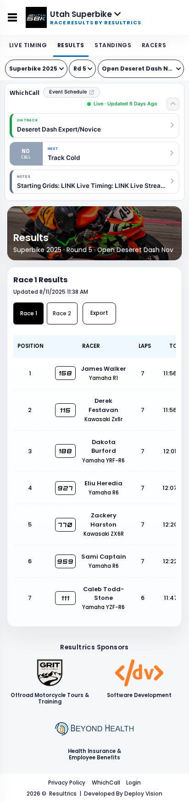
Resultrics (63, 793)
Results (70, 45)
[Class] (141, 68)
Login (133, 782)
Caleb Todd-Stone (103, 593)
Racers (154, 45)
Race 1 (28, 313)
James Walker (103, 368)
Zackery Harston (103, 519)
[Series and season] (36, 68)
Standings (112, 45)
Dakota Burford (103, 446)
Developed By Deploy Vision (123, 793)
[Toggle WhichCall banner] (173, 104)
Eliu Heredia (103, 483)
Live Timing (28, 45)
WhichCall (24, 92)
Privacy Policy (66, 782)
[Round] (82, 68)
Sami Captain (103, 556)
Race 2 (62, 313)
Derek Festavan (103, 405)
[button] (94, 182)
